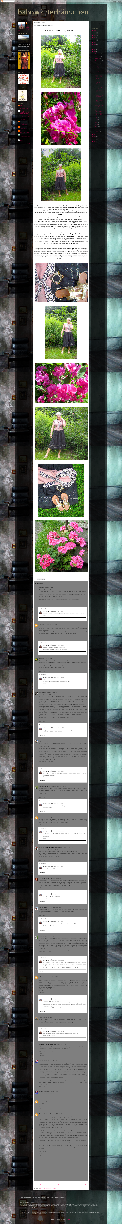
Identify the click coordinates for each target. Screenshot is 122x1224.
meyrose (41, 587)
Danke (21, 141)
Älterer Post (84, 1185)
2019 (95, 47)
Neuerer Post (38, 1185)
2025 (95, 32)
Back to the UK (24, 108)
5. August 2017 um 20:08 (58, 771)
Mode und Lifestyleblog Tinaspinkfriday (50, 847)
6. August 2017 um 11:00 (62, 1044)
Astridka (41, 1100)
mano (40, 936)
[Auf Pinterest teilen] (44, 579)
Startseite (61, 1185)
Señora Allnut (24, 130)
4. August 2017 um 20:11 (55, 878)
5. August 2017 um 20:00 (58, 921)
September (98, 60)
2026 (95, 30)
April (96, 124)
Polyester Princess (44, 878)
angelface (41, 741)
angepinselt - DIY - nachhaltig (98, 66)
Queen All (22, 140)
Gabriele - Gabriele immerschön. (48, 1044)
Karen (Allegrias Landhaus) (46, 786)
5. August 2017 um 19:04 (58, 1031)
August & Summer (24, 132)
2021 (95, 42)
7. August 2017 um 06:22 (52, 1060)
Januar (97, 131)
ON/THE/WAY (23, 124)
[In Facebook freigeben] (42, 579)
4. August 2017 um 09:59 (51, 692)
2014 (95, 139)
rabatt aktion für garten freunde (98, 82)
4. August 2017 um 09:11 (47, 658)
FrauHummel (42, 692)
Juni (96, 119)
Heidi (40, 658)
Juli (96, 117)
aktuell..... (97, 78)
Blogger (68, 1219)
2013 (95, 141)
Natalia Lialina (43, 1060)
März (96, 126)
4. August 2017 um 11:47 (50, 741)
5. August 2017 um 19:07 (58, 999)
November (98, 56)
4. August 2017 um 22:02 (55, 907)
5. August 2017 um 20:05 (58, 831)
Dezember (98, 53)
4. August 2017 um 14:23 (59, 786)
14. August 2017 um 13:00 (56, 1113)
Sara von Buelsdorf (44, 1113)
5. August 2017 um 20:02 (58, 894)
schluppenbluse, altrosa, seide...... (99, 107)
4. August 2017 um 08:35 (51, 624)
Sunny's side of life (44, 907)
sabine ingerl (42, 976)
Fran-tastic (42, 624)
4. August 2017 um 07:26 (49, 587)
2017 (95, 51)
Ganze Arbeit (23, 128)
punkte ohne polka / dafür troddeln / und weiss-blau (99, 88)
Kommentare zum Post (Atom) (48, 1188)
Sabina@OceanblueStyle (46, 816)
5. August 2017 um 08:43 (52, 976)
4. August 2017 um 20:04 (67, 847)
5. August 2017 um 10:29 (46, 1017)
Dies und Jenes (24, 126)
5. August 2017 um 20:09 (58, 727)
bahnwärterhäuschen (53, 12)
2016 (95, 134)
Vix (40, 1017)
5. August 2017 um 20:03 (58, 866)
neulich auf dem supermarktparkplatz (99, 95)
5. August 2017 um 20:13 (58, 611)
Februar (97, 129)
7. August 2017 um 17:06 (49, 1100)
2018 (95, 49)
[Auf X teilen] (41, 579)
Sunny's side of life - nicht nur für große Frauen (24, 112)
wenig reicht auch (25, 134)
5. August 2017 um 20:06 (58, 803)
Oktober (97, 58)
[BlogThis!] (39, 579)
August (97, 63)
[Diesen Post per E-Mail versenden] (38, 579)
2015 (95, 136)
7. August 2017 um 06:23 (52, 1091)
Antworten (42, 605)
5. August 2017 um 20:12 (58, 645)
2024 (95, 35)
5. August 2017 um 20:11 (58, 677)
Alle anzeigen (27, 143)
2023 (95, 37)
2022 (95, 40)
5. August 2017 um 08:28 (48, 936)
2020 (95, 44)
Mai (96, 122)
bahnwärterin (47, 611)
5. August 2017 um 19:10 (58, 960)
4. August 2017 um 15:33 (58, 816)
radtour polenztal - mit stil (98, 71)
